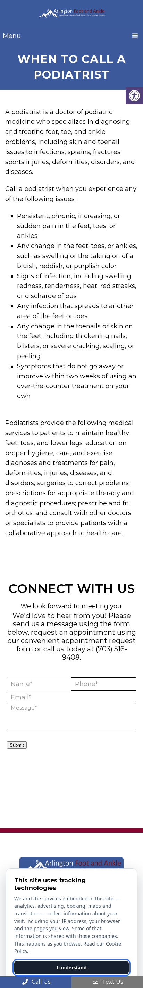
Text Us (112, 982)
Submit (17, 745)
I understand (72, 967)
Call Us (40, 982)
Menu (12, 36)
